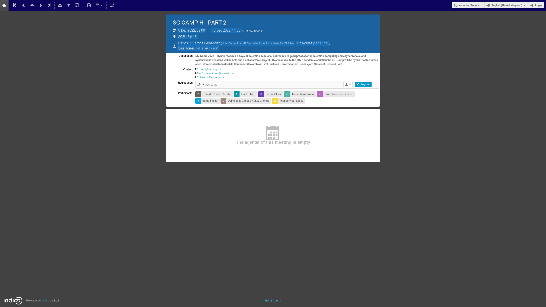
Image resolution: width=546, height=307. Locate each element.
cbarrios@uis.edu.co (211, 77)
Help (267, 300)
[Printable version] (60, 5)
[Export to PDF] (89, 5)
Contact (277, 300)
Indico (45, 300)
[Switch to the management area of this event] (112, 5)
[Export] (79, 5)
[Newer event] (40, 5)
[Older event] (23, 5)
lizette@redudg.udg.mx (213, 69)
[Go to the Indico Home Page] (4, 5)
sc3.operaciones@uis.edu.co (216, 73)
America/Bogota (469, 5)
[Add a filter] (68, 5)
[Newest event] (49, 5)
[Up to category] (32, 5)
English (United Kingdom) (507, 5)
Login (538, 5)
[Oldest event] (15, 5)
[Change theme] (99, 5)
